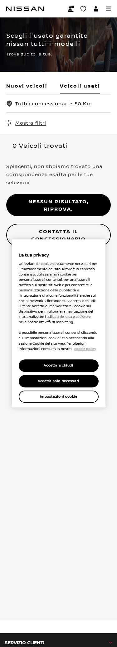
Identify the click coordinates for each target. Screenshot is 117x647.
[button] (108, 8)
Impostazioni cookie (58, 397)
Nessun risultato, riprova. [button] (58, 205)
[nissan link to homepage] (25, 8)
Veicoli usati (80, 85)
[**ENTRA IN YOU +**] (96, 8)
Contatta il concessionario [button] (58, 235)
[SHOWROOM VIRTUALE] (83, 8)
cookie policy (85, 349)
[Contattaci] (71, 8)
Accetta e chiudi (58, 365)
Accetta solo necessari (58, 381)
